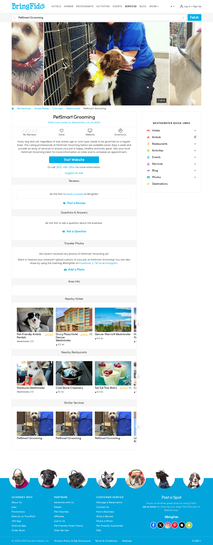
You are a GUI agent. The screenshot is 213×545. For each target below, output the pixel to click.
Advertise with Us (64, 502)
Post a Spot (171, 497)
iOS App (16, 521)
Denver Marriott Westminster (113, 334)
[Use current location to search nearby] (183, 17)
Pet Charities (61, 511)
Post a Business (105, 511)
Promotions (18, 511)
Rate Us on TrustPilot (23, 516)
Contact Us (102, 507)
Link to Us (59, 521)
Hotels (56, 6)
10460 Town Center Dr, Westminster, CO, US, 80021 (74, 122)
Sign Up (197, 6)
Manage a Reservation (109, 502)
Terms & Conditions (106, 541)
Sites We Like (61, 530)
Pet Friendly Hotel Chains (68, 525)
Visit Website (74, 159)
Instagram (111, 263)
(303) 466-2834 (65, 167)
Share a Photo (104, 521)
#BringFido (171, 517)
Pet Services (24, 108)
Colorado (57, 108)
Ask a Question (76, 231)
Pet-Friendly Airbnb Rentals (29, 335)
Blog (143, 6)
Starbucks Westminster (31, 388)
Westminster (73, 108)
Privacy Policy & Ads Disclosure (72, 541)
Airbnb (68, 6)
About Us (17, 502)
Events (117, 6)
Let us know (149, 506)
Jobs (14, 507)
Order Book (18, 530)
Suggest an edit (74, 173)
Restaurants (85, 6)
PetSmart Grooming (94, 108)
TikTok (98, 263)
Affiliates (59, 516)
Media (57, 507)
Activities (103, 6)
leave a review (74, 194)
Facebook (85, 263)
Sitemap (127, 541)
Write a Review (104, 516)
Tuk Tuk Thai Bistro (106, 388)
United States (41, 108)
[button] (171, 130)
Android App (19, 525)
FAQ (98, 530)
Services (131, 6)
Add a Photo (76, 269)
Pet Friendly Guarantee (109, 525)
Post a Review (76, 203)
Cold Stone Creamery (69, 388)
